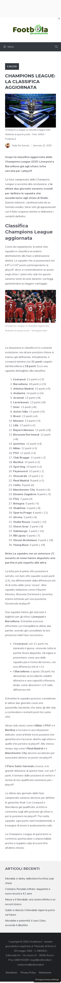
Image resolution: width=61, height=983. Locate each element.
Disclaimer (11, 972)
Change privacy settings (47, 979)
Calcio (12, 66)
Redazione (45, 972)
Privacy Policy (28, 972)
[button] (56, 46)
